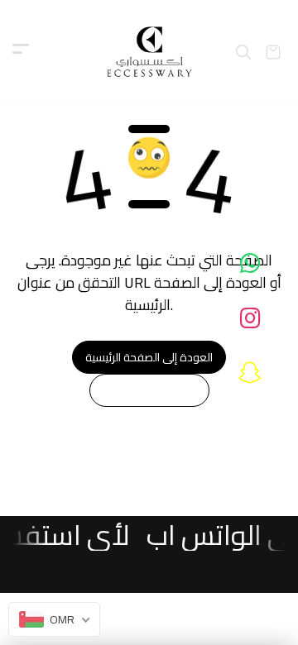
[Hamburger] (20, 52)
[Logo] (149, 51)
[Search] (243, 52)
